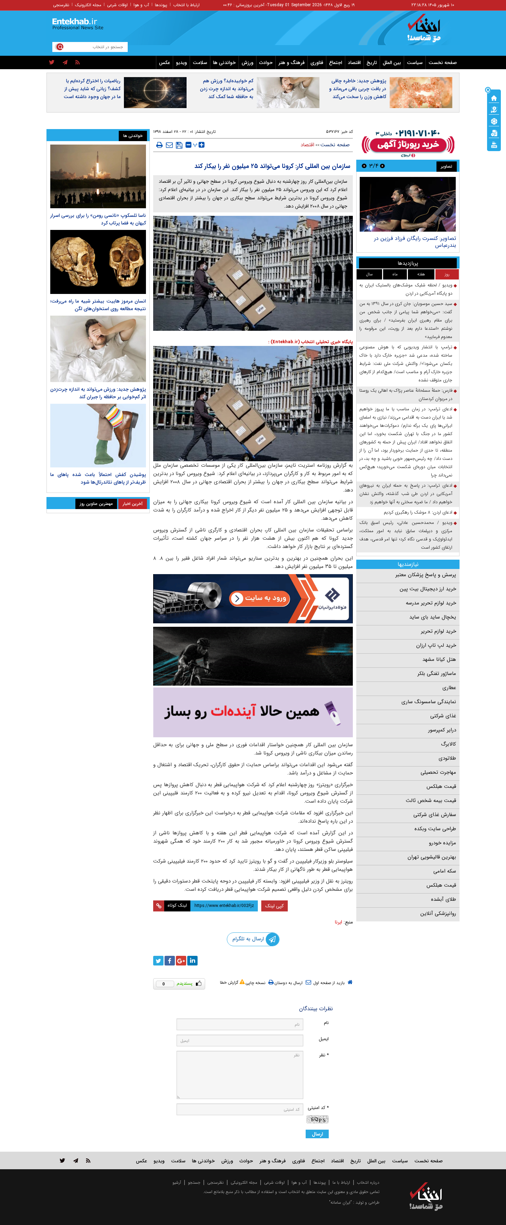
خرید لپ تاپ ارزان (436, 645)
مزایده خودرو (442, 843)
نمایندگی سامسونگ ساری (428, 702)
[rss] (77, 63)
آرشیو (176, 1182)
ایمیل (324, 1039)
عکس (164, 62)
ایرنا (338, 922)
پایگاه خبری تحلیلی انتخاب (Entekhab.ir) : (310, 342)
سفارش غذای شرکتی (434, 815)
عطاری (449, 688)
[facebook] (170, 960)
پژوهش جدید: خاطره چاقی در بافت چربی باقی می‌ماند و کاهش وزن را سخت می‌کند (357, 89)
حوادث (266, 62)
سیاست (415, 62)
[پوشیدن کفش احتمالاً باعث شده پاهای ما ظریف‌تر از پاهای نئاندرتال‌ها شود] (98, 435)
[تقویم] (494, 132)
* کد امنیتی (318, 1107)
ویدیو (181, 62)
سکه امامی (444, 871)
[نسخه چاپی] (159, 144)
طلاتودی (447, 758)
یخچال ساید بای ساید (432, 617)
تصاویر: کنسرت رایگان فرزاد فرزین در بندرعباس (415, 242)
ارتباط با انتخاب (186, 5)
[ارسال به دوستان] (169, 144)
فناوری (316, 62)
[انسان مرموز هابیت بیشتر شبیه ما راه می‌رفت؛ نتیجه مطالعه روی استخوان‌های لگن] (98, 262)
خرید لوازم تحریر (438, 631)
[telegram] (65, 63)
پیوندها (161, 5)
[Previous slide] (382, 165)
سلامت (200, 62)
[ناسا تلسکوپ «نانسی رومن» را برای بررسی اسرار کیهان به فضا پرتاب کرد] (98, 176)
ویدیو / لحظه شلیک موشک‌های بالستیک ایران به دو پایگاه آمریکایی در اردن (405, 289)
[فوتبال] (494, 121)
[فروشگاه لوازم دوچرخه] (253, 656)
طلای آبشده (443, 899)
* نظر (324, 1055)
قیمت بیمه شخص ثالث (431, 800)
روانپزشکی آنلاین (438, 913)
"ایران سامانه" (340, 1202)
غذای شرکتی (443, 716)
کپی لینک (274, 906)
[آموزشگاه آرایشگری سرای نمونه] (253, 712)
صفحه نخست (443, 62)
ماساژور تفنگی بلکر (437, 673)
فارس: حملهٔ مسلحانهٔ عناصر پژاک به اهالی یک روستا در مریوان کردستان (405, 394)
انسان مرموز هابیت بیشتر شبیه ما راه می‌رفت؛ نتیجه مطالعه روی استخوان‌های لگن (98, 305)
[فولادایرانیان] (253, 598)
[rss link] (88, 1160)
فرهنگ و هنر (291, 62)
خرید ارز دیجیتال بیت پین (428, 589)
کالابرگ (448, 744)
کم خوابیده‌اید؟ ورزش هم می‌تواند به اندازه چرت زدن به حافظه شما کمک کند (226, 89)
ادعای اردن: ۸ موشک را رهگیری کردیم (418, 512)
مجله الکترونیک (88, 5)
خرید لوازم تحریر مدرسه (431, 603)
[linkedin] (192, 960)
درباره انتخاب (368, 1182)
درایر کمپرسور (442, 730)
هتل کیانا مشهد (439, 659)
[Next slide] (364, 165)
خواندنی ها (224, 62)
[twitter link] (62, 1160)
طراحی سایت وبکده (435, 829)
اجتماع (335, 62)
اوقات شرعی (117, 5)
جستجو (194, 1182)
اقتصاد (354, 62)
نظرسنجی (61, 5)
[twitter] (51, 63)
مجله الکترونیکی (244, 1182)
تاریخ (372, 62)
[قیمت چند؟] (494, 109)
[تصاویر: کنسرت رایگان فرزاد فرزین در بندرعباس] (408, 204)
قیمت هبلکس (441, 786)
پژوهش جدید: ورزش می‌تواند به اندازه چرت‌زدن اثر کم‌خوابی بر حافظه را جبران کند (98, 393)
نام (326, 1022)
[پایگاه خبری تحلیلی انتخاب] (429, 31)
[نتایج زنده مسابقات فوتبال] (494, 144)
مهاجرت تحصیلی (438, 772)
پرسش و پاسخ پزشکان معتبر (426, 575)
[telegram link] (76, 1160)
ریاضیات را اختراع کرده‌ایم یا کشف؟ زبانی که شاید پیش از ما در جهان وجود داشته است (92, 89)
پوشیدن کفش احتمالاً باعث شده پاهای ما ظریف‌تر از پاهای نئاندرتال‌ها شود (98, 478)
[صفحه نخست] (494, 97)
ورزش (247, 62)
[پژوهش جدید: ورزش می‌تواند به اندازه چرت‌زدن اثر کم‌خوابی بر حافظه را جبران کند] (98, 349)
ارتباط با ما (341, 1182)
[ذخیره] (179, 145)
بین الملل (392, 62)
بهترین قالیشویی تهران (432, 857)
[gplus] (181, 960)
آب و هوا (141, 5)
